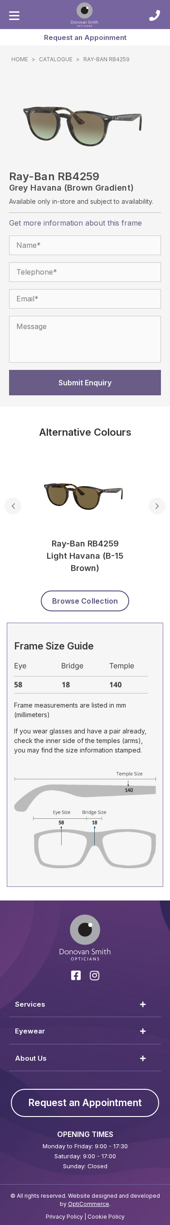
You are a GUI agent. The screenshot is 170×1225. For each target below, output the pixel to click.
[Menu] (14, 16)
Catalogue (56, 59)
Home (19, 59)
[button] (85, 37)
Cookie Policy (106, 1216)
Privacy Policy (64, 1216)
